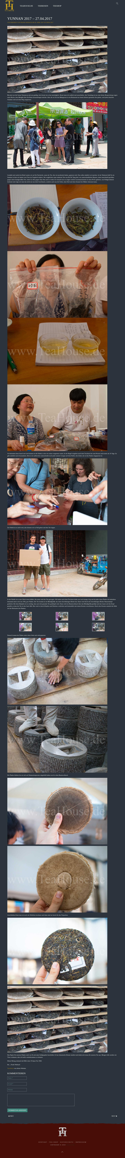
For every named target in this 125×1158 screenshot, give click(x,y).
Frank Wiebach (26, 22)
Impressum (81, 1142)
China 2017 (49, 22)
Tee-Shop (53, 1142)
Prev (12, 1116)
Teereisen (43, 6)
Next (114, 1116)
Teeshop (57, 6)
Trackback (10, 1068)
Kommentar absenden (17, 1110)
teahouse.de (26, 6)
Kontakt (43, 1142)
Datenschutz (67, 1142)
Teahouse (70, 1144)
